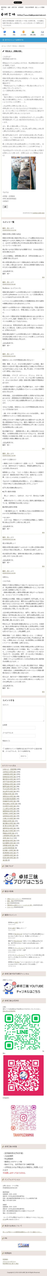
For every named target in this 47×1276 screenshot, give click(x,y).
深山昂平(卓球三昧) (9, 791)
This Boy (16, 962)
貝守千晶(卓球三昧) (9, 781)
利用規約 (5, 1259)
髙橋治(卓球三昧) (9, 833)
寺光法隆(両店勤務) (9, 799)
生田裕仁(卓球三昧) (9, 813)
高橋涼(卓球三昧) (9, 821)
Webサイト (6, 741)
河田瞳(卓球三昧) (9, 845)
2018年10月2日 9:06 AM (9, 284)
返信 (43, 277)
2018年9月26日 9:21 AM (9, 539)
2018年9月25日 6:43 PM (9, 573)
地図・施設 (33, 34)
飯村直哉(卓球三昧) (9, 840)
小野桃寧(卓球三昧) (9, 836)
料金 (14, 34)
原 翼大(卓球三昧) (9, 826)
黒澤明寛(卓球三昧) (9, 853)
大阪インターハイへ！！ (14, 899)
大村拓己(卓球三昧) (38, 213)
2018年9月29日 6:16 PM (9, 356)
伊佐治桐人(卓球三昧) (10, 804)
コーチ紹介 (23, 34)
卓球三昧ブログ (8, 838)
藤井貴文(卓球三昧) (9, 779)
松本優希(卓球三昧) (9, 843)
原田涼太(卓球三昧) (9, 796)
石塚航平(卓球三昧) (9, 801)
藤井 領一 (6, 228)
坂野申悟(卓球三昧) (9, 828)
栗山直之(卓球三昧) (9, 831)
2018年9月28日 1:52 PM (9, 455)
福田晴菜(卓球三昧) (9, 811)
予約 (5, 34)
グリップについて (19, 948)
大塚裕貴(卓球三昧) (9, 774)
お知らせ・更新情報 (10, 769)
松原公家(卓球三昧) (9, 858)
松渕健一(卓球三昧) (9, 850)
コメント (6, 705)
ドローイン (10, 907)
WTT (8, 903)
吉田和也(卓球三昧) (9, 816)
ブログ (42, 34)
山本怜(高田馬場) (9, 848)
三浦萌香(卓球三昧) (9, 855)
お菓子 (16, 922)
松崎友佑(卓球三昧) (9, 777)
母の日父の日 (18, 934)
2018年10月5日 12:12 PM (9, 230)
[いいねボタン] (5, 206)
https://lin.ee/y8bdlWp (9, 1011)
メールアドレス (8, 733)
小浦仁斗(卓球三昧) (9, 818)
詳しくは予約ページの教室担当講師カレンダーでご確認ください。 (22, 1232)
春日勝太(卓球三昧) (9, 823)
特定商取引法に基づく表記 (10, 1263)
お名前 (5, 725)
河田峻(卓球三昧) (9, 794)
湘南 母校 (10, 901)
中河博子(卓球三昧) (9, 806)
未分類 (5, 860)
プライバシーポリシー (9, 1261)
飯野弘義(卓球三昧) (9, 786)
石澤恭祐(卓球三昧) (9, 784)
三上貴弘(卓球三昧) (9, 809)
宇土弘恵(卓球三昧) (9, 789)
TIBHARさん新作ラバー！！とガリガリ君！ (20, 905)
